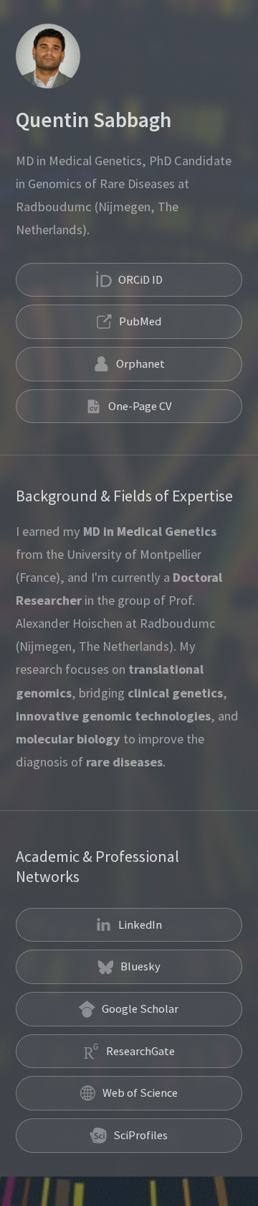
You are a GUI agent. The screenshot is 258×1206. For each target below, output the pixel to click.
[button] (129, 280)
